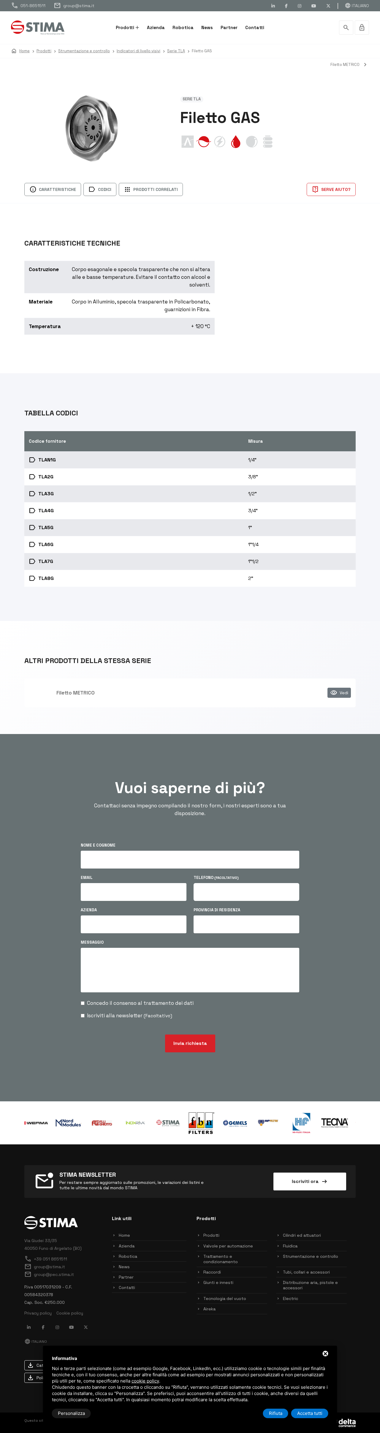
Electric (290, 1298)
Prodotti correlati (151, 189)
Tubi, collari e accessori (306, 1272)
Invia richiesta (190, 1043)
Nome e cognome (98, 845)
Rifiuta (275, 1413)
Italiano (357, 5)
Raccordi (212, 1272)
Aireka (209, 1309)
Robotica (183, 27)
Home (124, 1235)
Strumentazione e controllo (310, 1256)
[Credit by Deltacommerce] (342, 1422)
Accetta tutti (309, 1413)
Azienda (156, 27)
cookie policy (145, 1381)
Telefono (216, 877)
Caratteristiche (52, 189)
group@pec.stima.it (49, 1274)
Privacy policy (38, 1313)
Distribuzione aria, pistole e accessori (310, 1285)
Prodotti (125, 27)
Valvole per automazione (228, 1246)
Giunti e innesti (218, 1282)
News (207, 27)
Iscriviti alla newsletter (129, 1015)
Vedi (339, 693)
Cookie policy (69, 1313)
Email (87, 877)
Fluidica (290, 1246)
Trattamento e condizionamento (220, 1259)
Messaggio (92, 942)
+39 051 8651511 (45, 1259)
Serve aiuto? (331, 189)
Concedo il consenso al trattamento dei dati (140, 1003)
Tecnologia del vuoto (224, 1298)
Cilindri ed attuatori (302, 1235)
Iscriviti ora (310, 1181)
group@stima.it (74, 5)
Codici (99, 189)
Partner (229, 27)
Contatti (254, 27)
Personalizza (71, 1413)
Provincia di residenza (217, 909)
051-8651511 (28, 5)
